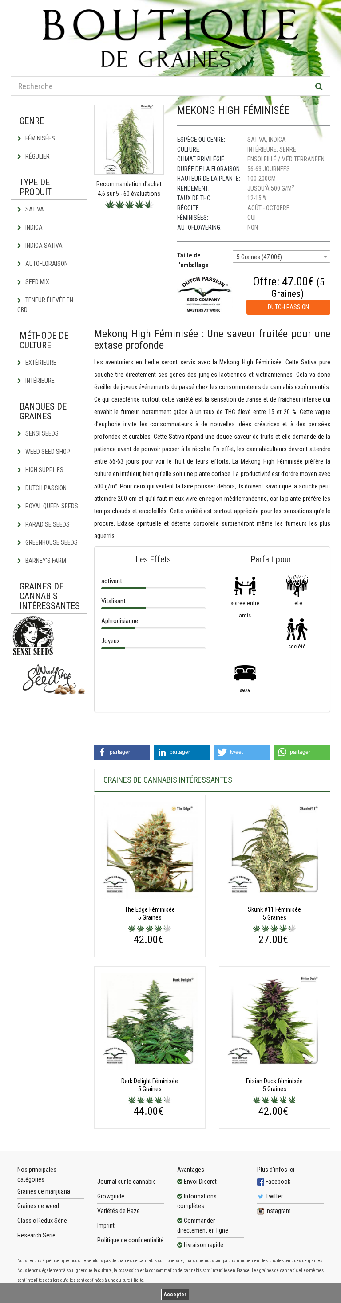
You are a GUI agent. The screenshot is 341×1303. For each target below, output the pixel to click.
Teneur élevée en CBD (45, 304)
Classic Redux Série (42, 1220)
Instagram (277, 1210)
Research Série (36, 1235)
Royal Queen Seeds (51, 506)
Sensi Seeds (41, 433)
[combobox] (281, 256)
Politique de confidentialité (130, 1240)
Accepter (175, 1294)
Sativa (34, 209)
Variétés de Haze (118, 1210)
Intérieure (39, 380)
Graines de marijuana (43, 1191)
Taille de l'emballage (193, 260)
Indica (33, 227)
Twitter (273, 1196)
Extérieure (40, 362)
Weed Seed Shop (47, 451)
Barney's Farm (45, 560)
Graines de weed (38, 1205)
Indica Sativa (43, 245)
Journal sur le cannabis (126, 1181)
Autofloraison (46, 263)
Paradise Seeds (47, 524)
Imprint (106, 1225)
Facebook (277, 1181)
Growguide (110, 1196)
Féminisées (39, 138)
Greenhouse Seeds (51, 542)
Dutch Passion (45, 488)
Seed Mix (36, 281)
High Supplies (43, 469)
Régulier (37, 156)
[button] (122, 752)
